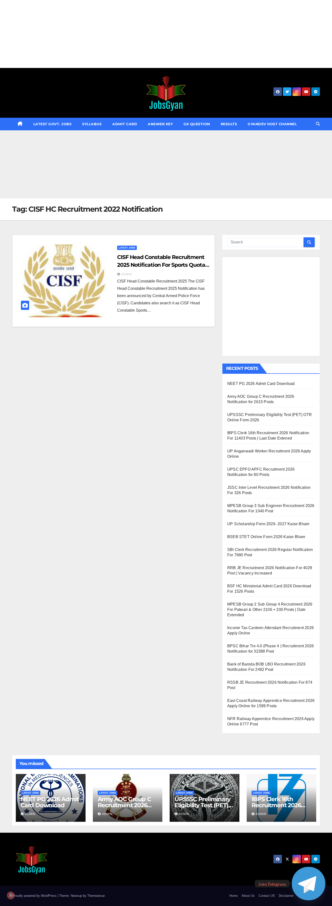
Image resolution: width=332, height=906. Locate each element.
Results (229, 124)
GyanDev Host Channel (272, 124)
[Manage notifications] (11, 895)
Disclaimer (286, 896)
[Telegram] (308, 883)
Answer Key (160, 124)
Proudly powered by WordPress (34, 896)
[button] (318, 124)
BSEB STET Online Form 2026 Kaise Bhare (266, 537)
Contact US (267, 896)
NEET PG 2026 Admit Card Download (261, 384)
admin (126, 274)
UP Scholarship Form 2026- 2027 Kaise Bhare (268, 524)
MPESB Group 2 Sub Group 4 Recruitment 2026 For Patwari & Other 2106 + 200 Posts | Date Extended (269, 609)
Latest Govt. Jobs (52, 124)
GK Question (196, 124)
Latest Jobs (127, 247)
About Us (248, 896)
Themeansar (96, 896)
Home (233, 896)
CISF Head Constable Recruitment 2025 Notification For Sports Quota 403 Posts (161, 265)
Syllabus (92, 124)
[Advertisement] (146, 34)
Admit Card (124, 124)
